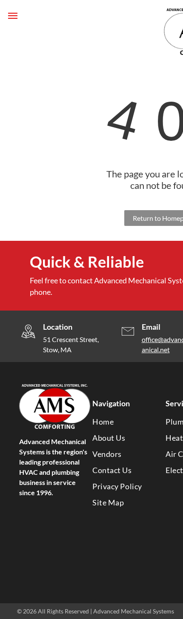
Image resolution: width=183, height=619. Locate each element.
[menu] (12, 15)
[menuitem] (123, 422)
